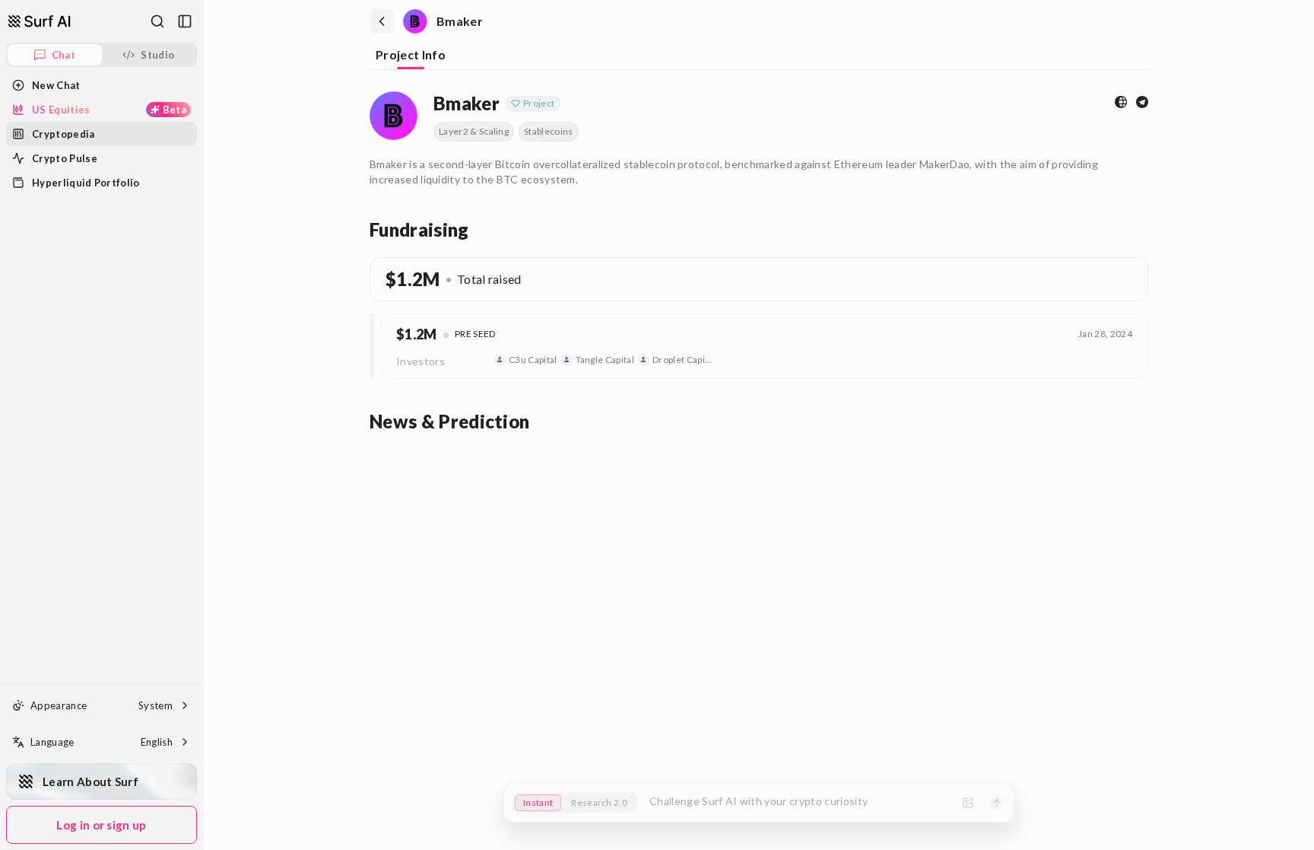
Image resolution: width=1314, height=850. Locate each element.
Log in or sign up (101, 825)
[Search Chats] (157, 21)
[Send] (997, 802)
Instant (538, 802)
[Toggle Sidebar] (203, 425)
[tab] (411, 56)
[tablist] (759, 56)
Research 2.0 (599, 802)
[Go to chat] (39, 21)
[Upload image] (968, 803)
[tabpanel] (759, 259)
